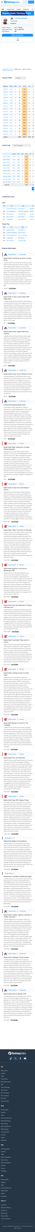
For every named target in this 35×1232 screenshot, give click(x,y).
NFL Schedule (5, 1095)
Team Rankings (5, 1087)
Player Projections (6, 1157)
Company (3, 1205)
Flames (21, 443)
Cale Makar (10, 219)
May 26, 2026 (7, 182)
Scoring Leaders (5, 1149)
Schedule (3, 1140)
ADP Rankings (5, 1129)
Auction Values (5, 1132)
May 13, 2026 (6, 171)
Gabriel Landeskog (23, 211)
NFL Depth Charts (6, 1082)
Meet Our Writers (6, 1207)
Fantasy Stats (10, 9)
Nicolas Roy (21, 238)
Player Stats (4, 1070)
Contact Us (4, 1210)
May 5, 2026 (6, 162)
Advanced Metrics (6, 1126)
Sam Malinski (21, 219)
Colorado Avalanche (20, 18)
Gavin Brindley (22, 214)
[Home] (12, 2)
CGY (11, 125)
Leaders (19, 9)
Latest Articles (5, 1101)
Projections (26, 9)
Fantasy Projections (6, 1118)
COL (11, 117)
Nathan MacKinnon (12, 208)
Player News (4, 1079)
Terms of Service (5, 1218)
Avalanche (22, 254)
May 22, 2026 (7, 176)
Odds (2, 1076)
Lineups (3, 1135)
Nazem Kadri (10, 230)
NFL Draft (3, 1098)
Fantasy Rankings (5, 1121)
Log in (25, 2)
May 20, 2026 (7, 173)
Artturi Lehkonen (11, 211)
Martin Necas (10, 214)
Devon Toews (10, 216)
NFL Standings (5, 1093)
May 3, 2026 (6, 159)
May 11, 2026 (6, 168)
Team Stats (4, 1090)
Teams (3, 1137)
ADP (2, 1084)
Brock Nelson (21, 208)
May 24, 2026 (7, 179)
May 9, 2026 (6, 165)
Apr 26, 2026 (6, 157)
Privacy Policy (4, 1216)
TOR (11, 89)
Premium (31, 2)
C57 (18, 40)
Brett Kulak (21, 216)
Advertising (4, 1213)
